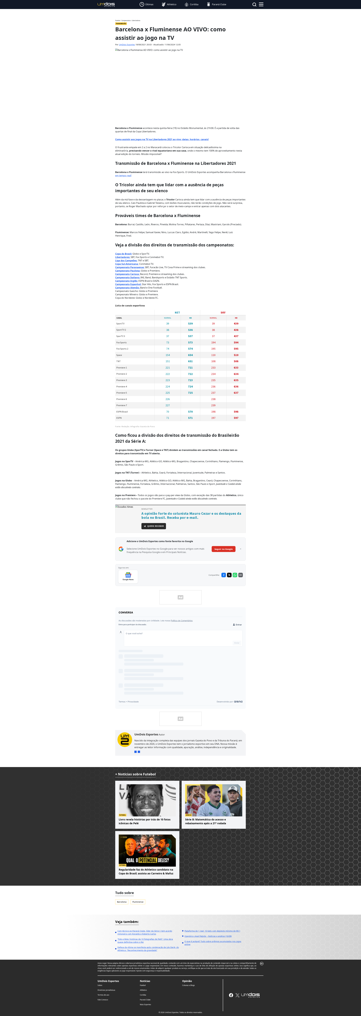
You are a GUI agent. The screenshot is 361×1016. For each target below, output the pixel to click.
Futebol (143, 985)
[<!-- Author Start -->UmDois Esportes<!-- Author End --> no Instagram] (135, 751)
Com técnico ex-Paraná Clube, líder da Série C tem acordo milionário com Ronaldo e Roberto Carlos (144, 932)
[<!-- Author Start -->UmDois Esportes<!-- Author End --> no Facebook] (139, 751)
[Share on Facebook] (223, 575)
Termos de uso (103, 995)
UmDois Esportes (127, 44)
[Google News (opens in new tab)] (128, 577)
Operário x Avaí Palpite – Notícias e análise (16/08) (208, 936)
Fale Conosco (103, 999)
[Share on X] (229, 575)
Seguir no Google (223, 549)
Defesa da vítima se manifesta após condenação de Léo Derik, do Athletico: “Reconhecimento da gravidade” (148, 949)
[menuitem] (146, 4)
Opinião (187, 981)
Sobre (100, 985)
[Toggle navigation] (261, 4)
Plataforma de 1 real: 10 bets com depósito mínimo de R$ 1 (212, 931)
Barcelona (121, 901)
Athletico (143, 990)
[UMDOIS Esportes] (250, 995)
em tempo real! (123, 175)
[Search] (254, 4)
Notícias (145, 981)
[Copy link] (240, 575)
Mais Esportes (145, 1004)
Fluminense (137, 901)
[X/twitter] (237, 995)
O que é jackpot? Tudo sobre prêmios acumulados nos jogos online (212, 943)
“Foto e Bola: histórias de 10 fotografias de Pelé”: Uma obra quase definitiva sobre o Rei (145, 940)
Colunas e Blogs (188, 985)
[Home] (106, 4)
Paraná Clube (145, 999)
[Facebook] (231, 995)
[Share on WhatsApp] (235, 575)
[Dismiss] (240, 549)
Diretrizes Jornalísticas (106, 990)
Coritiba (143, 995)
